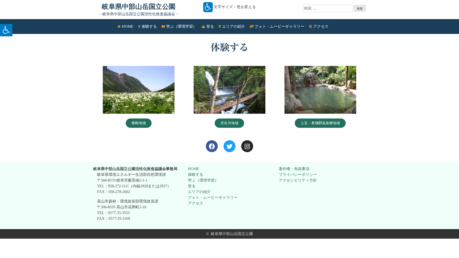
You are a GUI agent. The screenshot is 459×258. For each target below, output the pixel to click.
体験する (195, 174)
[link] (212, 146)
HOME (193, 169)
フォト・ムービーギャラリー (213, 197)
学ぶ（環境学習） (203, 180)
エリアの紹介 (199, 192)
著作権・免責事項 (294, 169)
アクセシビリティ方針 (298, 180)
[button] (6, 30)
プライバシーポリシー (298, 174)
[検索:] (328, 8)
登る (192, 186)
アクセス (195, 203)
